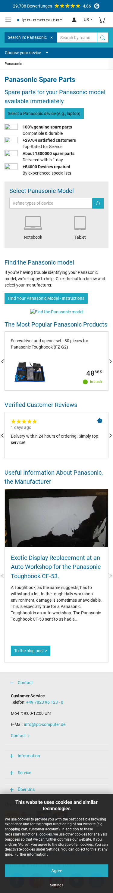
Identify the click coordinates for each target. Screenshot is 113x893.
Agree (56, 870)
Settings (56, 885)
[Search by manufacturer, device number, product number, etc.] (102, 37)
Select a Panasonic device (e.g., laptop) (44, 113)
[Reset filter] (98, 203)
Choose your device (23, 52)
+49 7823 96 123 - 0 (44, 702)
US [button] (86, 19)
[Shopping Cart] (102, 19)
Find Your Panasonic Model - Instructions (46, 298)
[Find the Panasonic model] (56, 311)
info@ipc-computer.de (44, 724)
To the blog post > (30, 650)
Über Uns (26, 789)
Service (24, 772)
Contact (25, 682)
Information (29, 755)
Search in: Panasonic (27, 37)
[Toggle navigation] (8, 19)
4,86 (52, 6)
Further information (30, 854)
